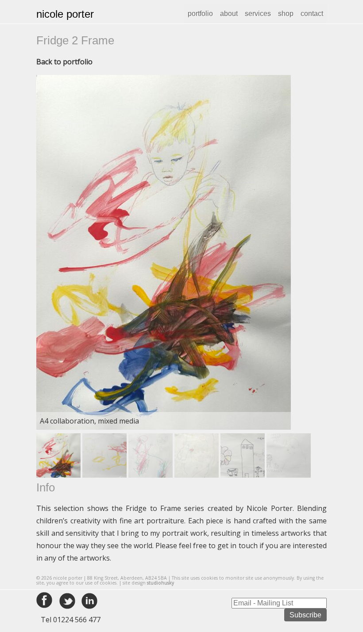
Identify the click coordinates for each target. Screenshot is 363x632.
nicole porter (65, 14)
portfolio (200, 13)
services (258, 13)
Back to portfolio (64, 62)
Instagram (111, 601)
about (229, 13)
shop (285, 13)
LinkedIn (89, 601)
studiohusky (160, 583)
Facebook (45, 601)
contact (312, 13)
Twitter (67, 601)
